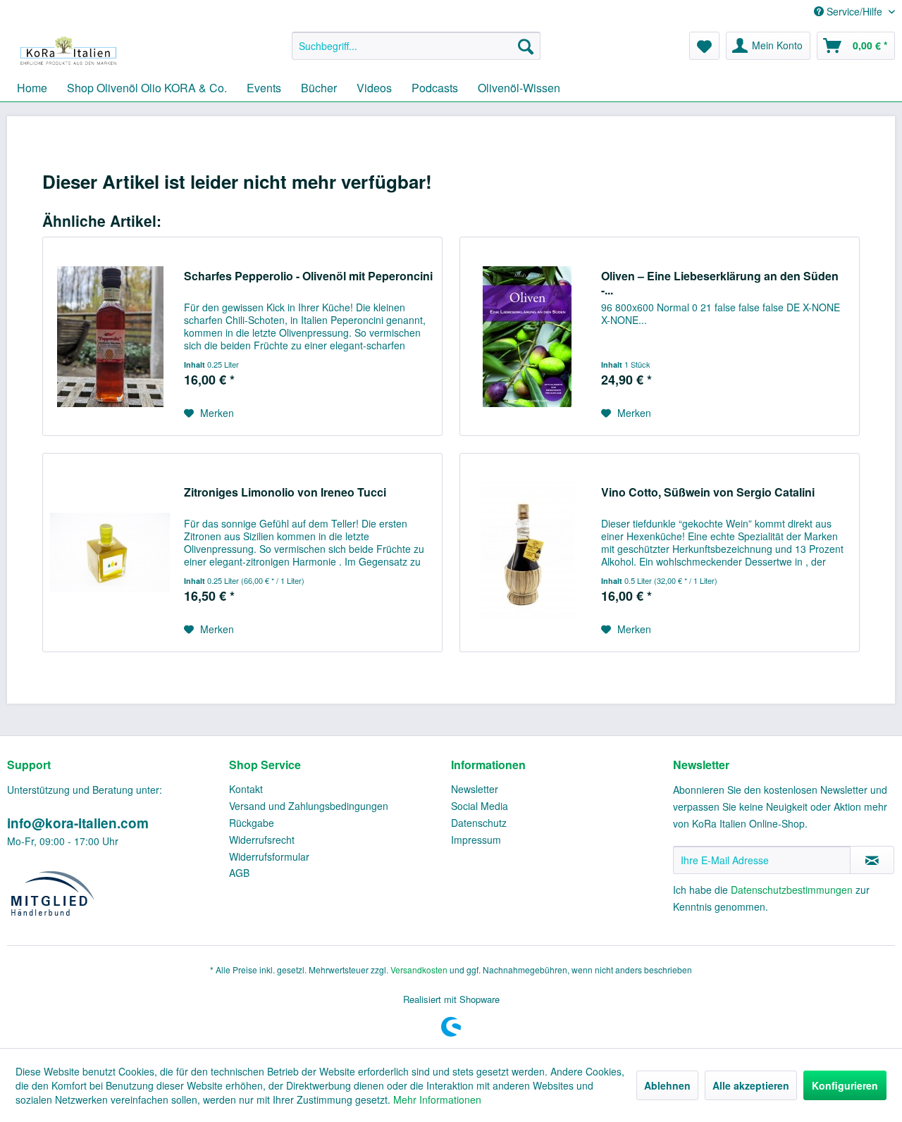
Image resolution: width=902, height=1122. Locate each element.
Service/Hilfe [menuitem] (854, 11)
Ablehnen (667, 1085)
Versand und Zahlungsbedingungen (308, 806)
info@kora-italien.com (78, 823)
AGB (239, 873)
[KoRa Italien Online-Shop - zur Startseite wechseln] (68, 49)
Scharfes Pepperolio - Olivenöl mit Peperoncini (308, 276)
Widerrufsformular (269, 856)
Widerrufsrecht (262, 840)
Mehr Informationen (437, 1099)
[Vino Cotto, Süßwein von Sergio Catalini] (527, 552)
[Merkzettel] (704, 46)
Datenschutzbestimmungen (792, 890)
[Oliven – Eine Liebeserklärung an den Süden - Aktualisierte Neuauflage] (527, 336)
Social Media (479, 806)
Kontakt (246, 789)
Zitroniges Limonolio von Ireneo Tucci (285, 492)
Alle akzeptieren (750, 1085)
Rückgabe (251, 823)
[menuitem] (416, 46)
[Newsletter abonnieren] (872, 860)
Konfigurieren (845, 1085)
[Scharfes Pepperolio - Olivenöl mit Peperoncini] (110, 336)
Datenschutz (479, 823)
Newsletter (474, 789)
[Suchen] (525, 46)
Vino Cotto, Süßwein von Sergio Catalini (708, 492)
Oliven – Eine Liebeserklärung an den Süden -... (720, 283)
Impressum (476, 840)
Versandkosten (418, 969)
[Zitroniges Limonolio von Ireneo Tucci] (110, 552)
